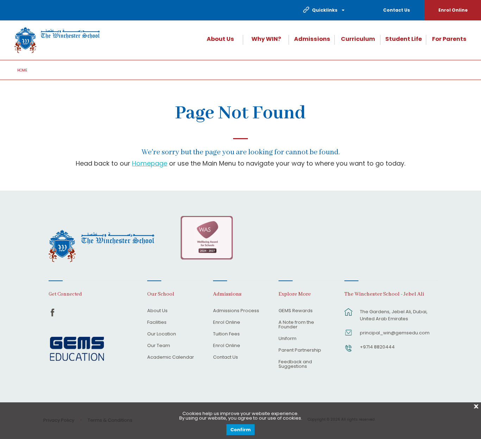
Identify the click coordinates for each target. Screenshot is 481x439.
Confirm (240, 429)
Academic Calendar (170, 357)
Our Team (158, 346)
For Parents (449, 39)
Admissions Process (236, 311)
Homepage (149, 163)
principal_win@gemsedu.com (395, 332)
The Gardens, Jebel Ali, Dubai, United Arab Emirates (393, 315)
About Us (220, 39)
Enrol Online (453, 10)
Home (22, 70)
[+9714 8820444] (348, 352)
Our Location (161, 334)
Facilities (157, 323)
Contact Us (396, 10)
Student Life (403, 39)
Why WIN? (266, 39)
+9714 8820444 (377, 347)
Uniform (287, 339)
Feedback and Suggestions (295, 364)
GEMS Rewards (296, 311)
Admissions (312, 39)
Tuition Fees (226, 334)
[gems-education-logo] (77, 349)
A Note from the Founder (296, 325)
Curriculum (358, 39)
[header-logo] (57, 40)
